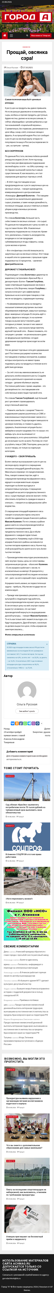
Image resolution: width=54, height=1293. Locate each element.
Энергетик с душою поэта (41, 732)
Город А (21, 817)
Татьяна (7, 1037)
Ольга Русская (12, 67)
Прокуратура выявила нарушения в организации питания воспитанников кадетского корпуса (24, 1101)
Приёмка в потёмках (29, 1000)
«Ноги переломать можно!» (19, 899)
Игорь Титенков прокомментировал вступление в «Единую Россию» (23, 1040)
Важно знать (12, 1117)
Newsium (43, 1286)
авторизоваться (13, 759)
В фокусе (26, 47)
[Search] (27, 35)
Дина (6, 951)
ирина (6, 964)
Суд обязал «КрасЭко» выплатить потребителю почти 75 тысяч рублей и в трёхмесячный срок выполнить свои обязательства (25, 809)
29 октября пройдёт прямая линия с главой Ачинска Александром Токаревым (14, 735)
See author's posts (27, 711)
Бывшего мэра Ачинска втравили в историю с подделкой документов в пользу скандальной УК (26, 991)
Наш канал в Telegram (40, 35)
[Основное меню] (11, 35)
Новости (10, 1070)
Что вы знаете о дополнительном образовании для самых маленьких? (24, 1146)
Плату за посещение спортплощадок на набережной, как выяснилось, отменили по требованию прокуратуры (26, 1192)
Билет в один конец (29, 959)
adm (6, 1005)
